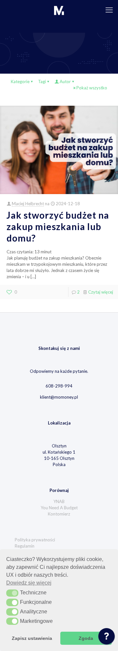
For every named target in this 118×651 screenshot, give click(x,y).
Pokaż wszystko (91, 87)
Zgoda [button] (86, 638)
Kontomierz (59, 513)
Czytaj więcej (100, 292)
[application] (106, 638)
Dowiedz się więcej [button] (28, 583)
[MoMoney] (59, 10)
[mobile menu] (109, 9)
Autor (65, 81)
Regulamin (24, 546)
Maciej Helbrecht (28, 203)
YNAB (59, 501)
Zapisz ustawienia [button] (32, 638)
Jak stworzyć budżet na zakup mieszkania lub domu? (58, 226)
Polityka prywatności (35, 539)
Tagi (42, 81)
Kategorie (20, 81)
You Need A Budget (59, 507)
